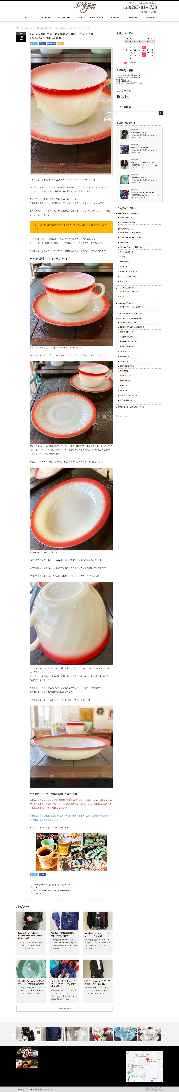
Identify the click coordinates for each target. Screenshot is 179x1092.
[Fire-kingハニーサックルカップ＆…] (126, 1034)
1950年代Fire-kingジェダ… (140, 177)
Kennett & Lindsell (126, 346)
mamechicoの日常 (124, 288)
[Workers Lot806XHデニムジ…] (28, 1034)
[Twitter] (152, 1089)
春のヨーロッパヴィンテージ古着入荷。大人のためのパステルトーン (52, 892)
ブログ (80, 17)
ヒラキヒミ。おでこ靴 (127, 271)
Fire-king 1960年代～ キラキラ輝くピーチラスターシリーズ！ (52, 886)
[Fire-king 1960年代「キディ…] (150, 1034)
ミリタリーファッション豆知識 (130, 307)
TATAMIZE (123, 371)
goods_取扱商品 (56, 38)
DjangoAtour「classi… (139, 132)
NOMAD (123, 361)
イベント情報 (124, 217)
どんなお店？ (29, 17)
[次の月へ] (152, 38)
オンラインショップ (96, 17)
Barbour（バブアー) (126, 322)
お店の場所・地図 (64, 17)
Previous (13, 1035)
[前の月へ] (144, 38)
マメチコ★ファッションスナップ (129, 314)
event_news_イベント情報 (127, 213)
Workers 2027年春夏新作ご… (141, 147)
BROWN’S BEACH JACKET (129, 232)
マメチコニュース (126, 222)
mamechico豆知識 (124, 303)
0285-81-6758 (121, 79)
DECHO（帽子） (125, 332)
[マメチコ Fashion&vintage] (115, 12)
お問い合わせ (149, 17)
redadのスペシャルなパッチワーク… (143, 162)
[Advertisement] (139, 439)
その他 (122, 266)
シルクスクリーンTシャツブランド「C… (144, 192)
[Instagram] (161, 1089)
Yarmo (122, 385)
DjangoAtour (124, 242)
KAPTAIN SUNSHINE (127, 342)
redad (122, 257)
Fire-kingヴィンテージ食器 (41, 38)
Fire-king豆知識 (125, 252)
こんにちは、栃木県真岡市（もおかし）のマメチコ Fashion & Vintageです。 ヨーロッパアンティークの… (30, 945)
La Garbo (123, 351)
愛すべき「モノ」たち (127, 291)
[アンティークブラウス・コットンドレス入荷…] (53, 1034)
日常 (121, 296)
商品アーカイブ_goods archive (128, 318)
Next (165, 1035)
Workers (123, 262)
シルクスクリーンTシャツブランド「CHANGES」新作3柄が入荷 (63, 983)
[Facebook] (156, 1089)
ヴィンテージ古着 (126, 276)
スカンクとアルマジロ (127, 395)
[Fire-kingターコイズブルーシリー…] (101, 1034)
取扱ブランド (46, 17)
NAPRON (123, 356)
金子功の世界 (124, 400)
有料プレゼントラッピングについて (129, 407)
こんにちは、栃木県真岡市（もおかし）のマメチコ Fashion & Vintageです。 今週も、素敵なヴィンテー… (30, 990)
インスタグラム (116, 17)
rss (147, 1089)
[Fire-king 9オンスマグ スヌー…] (77, 1034)
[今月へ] (148, 38)
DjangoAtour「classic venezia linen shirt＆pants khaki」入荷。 (30, 935)
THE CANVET (124, 376)
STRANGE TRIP (125, 366)
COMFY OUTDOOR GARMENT (130, 237)
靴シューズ (123, 281)
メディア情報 (133, 17)
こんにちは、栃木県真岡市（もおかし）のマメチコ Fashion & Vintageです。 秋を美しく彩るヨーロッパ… (97, 990)
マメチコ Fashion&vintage (33, 1089)
